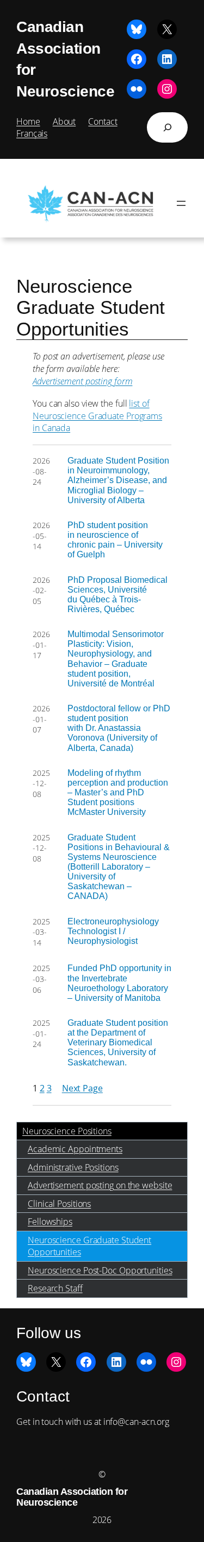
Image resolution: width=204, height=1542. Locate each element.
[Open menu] (181, 203)
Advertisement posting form (82, 381)
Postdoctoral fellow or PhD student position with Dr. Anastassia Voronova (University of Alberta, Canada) (118, 727)
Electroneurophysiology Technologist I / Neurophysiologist (113, 931)
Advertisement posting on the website (100, 1185)
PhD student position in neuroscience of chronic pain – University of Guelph (115, 539)
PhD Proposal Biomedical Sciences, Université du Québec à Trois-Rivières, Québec (117, 594)
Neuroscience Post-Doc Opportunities (100, 1270)
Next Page (82, 1088)
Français (31, 133)
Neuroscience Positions (67, 1131)
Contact (102, 121)
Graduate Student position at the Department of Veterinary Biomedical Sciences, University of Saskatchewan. (117, 1042)
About (64, 121)
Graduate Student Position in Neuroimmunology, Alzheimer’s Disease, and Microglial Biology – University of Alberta (118, 479)
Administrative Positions (73, 1167)
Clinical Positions (59, 1204)
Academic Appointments (75, 1149)
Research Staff (55, 1288)
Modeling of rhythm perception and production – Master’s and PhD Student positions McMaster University (117, 792)
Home (28, 121)
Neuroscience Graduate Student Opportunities (89, 1246)
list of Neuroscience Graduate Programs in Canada (97, 415)
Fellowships (50, 1222)
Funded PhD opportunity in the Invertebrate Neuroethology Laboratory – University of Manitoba (119, 982)
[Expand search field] (167, 127)
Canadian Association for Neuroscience (71, 1497)
